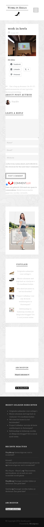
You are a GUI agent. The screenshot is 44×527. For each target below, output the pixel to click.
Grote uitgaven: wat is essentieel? (21, 465)
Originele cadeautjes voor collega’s (23, 411)
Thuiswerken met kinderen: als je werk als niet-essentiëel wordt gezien (20, 473)
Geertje (8, 489)
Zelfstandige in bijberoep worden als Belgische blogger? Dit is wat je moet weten (23, 434)
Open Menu (35, 10)
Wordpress (33, 524)
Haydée (15, 102)
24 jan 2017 (15, 33)
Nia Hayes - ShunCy (14, 471)
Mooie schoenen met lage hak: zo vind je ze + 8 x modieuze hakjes (25, 281)
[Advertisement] (22, 343)
